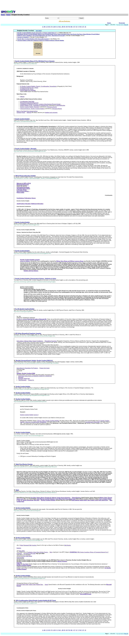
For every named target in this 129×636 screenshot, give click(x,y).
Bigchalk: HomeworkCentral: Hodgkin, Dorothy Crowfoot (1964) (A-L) (34, 360)
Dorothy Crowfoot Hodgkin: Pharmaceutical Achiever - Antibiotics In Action (35, 278)
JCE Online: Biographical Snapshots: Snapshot (28, 333)
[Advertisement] (64, 5)
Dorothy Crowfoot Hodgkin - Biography (25, 148)
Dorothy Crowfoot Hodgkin (22, 119)
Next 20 (126, 24)
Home (3, 14)
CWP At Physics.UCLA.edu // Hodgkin (25, 175)
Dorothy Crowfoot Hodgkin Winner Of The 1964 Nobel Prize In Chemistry (35, 61)
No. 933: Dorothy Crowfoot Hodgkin (24, 309)
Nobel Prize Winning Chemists (24, 464)
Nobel (8, 14)
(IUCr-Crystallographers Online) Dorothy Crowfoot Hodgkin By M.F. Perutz (36, 600)
